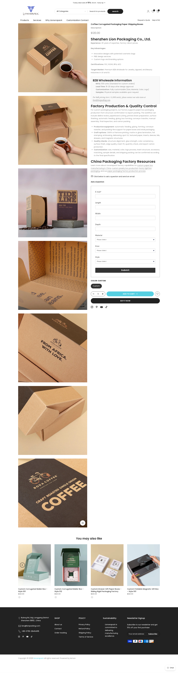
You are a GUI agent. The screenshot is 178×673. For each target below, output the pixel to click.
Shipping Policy (85, 633)
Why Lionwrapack (53, 20)
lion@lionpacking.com (101, 100)
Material (98, 235)
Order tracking (60, 633)
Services (37, 20)
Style (97, 257)
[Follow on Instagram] (92, 307)
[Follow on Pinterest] (97, 307)
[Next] (155, 565)
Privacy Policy (84, 624)
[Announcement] (89, 2)
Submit (125, 270)
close (21, 3)
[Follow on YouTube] (101, 307)
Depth (98, 224)
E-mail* (98, 192)
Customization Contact (77, 20)
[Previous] (22, 565)
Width (98, 214)
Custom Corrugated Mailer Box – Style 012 (69, 590)
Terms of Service (86, 637)
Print (97, 246)
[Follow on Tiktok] (106, 307)
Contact (58, 628)
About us (58, 624)
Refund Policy (84, 628)
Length (98, 203)
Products (24, 20)
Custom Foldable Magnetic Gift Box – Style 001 (143, 590)
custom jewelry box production (125, 168)
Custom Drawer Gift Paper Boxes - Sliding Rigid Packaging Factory (106, 590)
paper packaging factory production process (127, 171)
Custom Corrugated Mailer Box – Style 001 (32, 590)
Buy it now (125, 301)
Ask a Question (97, 182)
